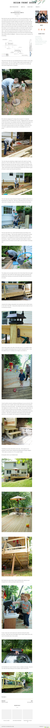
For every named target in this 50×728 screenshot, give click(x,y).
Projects (37, 6)
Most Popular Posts (14, 6)
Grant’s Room (38, 36)
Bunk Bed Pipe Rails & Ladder (41, 41)
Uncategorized (17, 11)
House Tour (30, 6)
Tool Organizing (30, 702)
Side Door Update (5, 702)
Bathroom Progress (17, 720)
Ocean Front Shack (25, 2)
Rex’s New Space (38, 38)
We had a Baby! (7, 720)
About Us (23, 6)
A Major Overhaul (38, 39)
